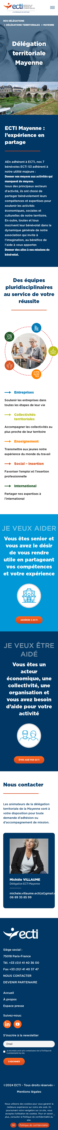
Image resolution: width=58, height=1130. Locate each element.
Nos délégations (13, 21)
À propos (10, 999)
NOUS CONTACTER (17, 975)
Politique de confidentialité (34, 1125)
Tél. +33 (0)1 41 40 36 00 (21, 962)
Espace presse (13, 1006)
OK (13, 1125)
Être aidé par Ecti (29, 760)
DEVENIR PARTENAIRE (20, 982)
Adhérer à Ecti (29, 620)
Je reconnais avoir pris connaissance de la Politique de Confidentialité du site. (28, 1051)
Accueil (8, 993)
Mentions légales (29, 1091)
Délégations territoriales (23, 25)
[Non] (54, 1114)
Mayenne (48, 25)
